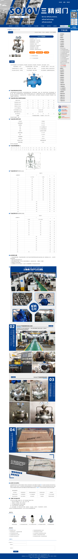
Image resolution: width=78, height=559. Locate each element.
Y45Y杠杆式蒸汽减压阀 (63, 60)
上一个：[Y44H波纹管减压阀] (34, 58)
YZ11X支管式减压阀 (63, 57)
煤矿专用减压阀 (23, 496)
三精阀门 (37, 487)
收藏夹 (64, 2)
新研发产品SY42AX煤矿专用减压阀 (64, 62)
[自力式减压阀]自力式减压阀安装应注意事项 (39, 533)
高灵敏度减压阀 (23, 492)
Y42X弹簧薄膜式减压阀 (50, 524)
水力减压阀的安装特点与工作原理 (14, 534)
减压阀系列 (62, 46)
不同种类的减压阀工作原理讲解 (37, 531)
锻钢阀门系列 (62, 95)
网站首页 (68, 2)
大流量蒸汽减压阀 (41, 492)
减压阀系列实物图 (40, 52)
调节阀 (39, 19)
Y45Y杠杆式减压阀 (51, 494)
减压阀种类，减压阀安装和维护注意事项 (39, 534)
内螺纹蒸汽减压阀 (14, 494)
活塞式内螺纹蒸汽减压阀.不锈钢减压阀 (64, 55)
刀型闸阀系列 (62, 86)
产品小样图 (46, 52)
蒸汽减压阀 (14, 492)
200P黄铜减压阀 (23, 494)
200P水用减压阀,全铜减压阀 (64, 56)
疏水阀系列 (62, 70)
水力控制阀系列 (62, 88)
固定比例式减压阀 (14, 496)
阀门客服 (74, 19)
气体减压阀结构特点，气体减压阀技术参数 (16, 531)
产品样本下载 (32, 52)
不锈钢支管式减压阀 (51, 496)
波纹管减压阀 (32, 496)
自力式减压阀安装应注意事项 (14, 533)
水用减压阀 (51, 492)
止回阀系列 (62, 41)
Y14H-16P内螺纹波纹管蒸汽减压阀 (33, 524)
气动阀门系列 (62, 100)
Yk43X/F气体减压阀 (63, 65)
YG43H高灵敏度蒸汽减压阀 (23, 524)
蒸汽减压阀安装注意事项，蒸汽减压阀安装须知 (40, 536)
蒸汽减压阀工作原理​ (13, 530)
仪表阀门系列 (62, 84)
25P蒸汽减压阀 (42, 494)
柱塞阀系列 (62, 73)
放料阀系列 (62, 77)
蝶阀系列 (61, 68)
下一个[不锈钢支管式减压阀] (34, 55)
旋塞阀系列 (62, 75)
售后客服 (74, 24)
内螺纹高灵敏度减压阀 (32, 492)
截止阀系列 (62, 39)
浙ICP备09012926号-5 (45, 557)
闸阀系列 (61, 37)
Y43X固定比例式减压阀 (63, 61)
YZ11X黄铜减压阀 (32, 494)
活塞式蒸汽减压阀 (14, 524)
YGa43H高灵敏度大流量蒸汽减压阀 (42, 524)
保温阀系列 (62, 91)
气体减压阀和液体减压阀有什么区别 (38, 530)
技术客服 (74, 22)
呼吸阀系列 (62, 79)
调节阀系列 (62, 34)
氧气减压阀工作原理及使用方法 (14, 536)
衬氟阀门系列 (62, 97)
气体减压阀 (42, 496)
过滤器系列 (62, 82)
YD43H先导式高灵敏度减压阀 (64, 58)
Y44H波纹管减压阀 (63, 64)
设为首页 (60, 2)
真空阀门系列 (62, 93)
